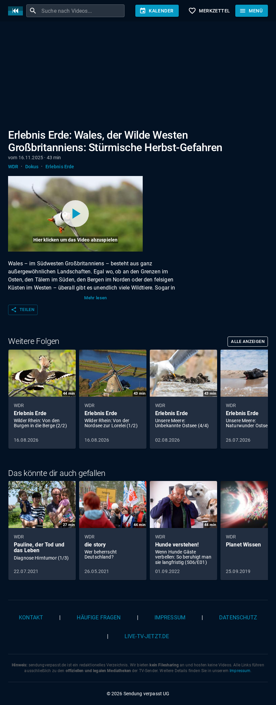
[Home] (17, 10)
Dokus (32, 166)
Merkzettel (209, 11)
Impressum (169, 617)
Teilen (22, 310)
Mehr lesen (95, 297)
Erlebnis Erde (59, 166)
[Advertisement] (138, 77)
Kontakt (31, 617)
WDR (13, 166)
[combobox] (82, 10)
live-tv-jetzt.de (147, 636)
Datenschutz (238, 617)
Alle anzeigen (248, 341)
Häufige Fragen (98, 617)
